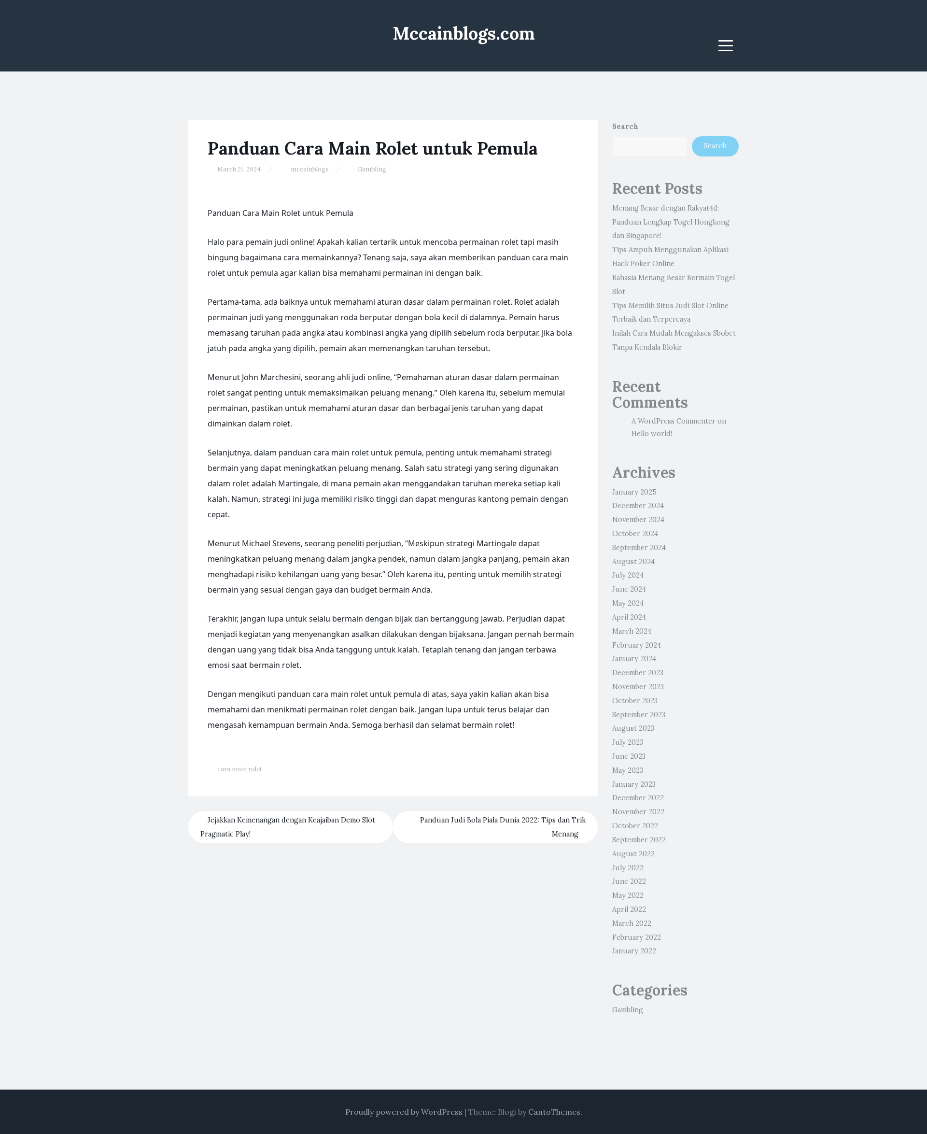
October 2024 (635, 533)
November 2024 (638, 519)
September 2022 (639, 840)
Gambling (371, 169)
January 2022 (634, 951)
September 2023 (638, 714)
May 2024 (628, 603)
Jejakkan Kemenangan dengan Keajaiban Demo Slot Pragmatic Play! (287, 827)
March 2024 (631, 631)
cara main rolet (239, 769)
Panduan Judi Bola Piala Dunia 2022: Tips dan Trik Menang (503, 827)
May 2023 (627, 770)
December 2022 (638, 798)
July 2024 (628, 575)
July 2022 (628, 868)
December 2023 (637, 672)
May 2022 (628, 895)
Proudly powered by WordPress (404, 1112)
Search (625, 126)
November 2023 (638, 686)
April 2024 (629, 617)
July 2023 (627, 742)
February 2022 (636, 937)
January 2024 (634, 658)
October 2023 (635, 700)
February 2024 (636, 645)
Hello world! (652, 433)
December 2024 (638, 505)
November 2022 (638, 812)
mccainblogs (310, 169)
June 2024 (629, 589)
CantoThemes (554, 1112)
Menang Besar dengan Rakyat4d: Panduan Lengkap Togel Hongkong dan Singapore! (671, 222)
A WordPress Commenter (674, 421)
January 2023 (634, 784)
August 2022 (633, 854)
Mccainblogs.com (464, 33)
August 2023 (633, 728)
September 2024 (639, 547)
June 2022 (629, 881)
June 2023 (629, 756)
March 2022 (631, 923)
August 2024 (633, 561)
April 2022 (629, 909)
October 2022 (635, 826)
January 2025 (634, 492)
